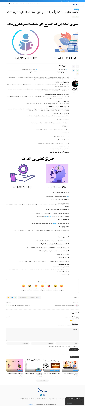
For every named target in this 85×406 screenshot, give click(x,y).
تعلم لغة (54, 223)
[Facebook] (8, 1)
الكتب (68, 196)
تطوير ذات (76, 9)
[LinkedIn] (7, 1)
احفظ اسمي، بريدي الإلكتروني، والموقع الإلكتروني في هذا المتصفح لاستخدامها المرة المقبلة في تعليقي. (62, 346)
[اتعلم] (75, 4)
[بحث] (7, 4)
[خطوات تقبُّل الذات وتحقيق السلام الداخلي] (14, 365)
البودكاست (64, 240)
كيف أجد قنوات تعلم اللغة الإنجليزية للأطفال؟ (33, 374)
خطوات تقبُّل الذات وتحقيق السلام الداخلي (15, 374)
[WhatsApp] (75, 17)
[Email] (72, 17)
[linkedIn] (12, 297)
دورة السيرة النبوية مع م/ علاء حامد (52, 373)
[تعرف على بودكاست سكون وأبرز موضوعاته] (70, 365)
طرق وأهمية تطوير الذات (61, 72)
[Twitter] (76, 17)
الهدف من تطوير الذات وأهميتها (29, 70)
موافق (69, 403)
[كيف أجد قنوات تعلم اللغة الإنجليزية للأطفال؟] (33, 365)
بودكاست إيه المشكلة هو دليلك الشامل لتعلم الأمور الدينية (75, 90)
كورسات (52, 370)
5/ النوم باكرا (33, 72)
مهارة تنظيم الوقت (47, 216)
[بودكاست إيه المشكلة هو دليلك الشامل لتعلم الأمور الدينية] (75, 83)
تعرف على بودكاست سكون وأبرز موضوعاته (71, 374)
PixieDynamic (31, 404)
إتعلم (45, 404)
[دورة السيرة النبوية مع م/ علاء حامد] (51, 365)
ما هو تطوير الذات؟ (62, 70)
